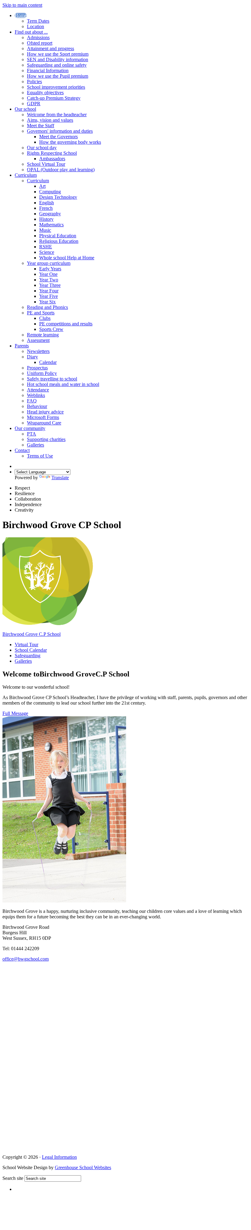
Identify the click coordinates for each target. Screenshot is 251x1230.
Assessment (38, 340)
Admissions (38, 37)
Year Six (47, 301)
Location (35, 26)
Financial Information (48, 70)
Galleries (35, 444)
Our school (25, 109)
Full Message (15, 713)
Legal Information (59, 1157)
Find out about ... (31, 32)
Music (45, 230)
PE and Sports (40, 312)
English (46, 202)
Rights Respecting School (52, 153)
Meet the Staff (40, 125)
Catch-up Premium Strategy (54, 98)
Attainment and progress (50, 48)
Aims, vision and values (50, 120)
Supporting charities (46, 439)
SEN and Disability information (57, 59)
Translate (60, 477)
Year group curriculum (48, 263)
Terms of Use (40, 455)
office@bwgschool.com (25, 958)
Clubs (45, 318)
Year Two (48, 279)
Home (21, 15)
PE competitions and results (65, 323)
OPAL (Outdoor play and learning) (61, 169)
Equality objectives (45, 92)
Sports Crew (51, 329)
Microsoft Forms (43, 417)
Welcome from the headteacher (57, 114)
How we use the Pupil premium (57, 76)
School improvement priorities (56, 87)
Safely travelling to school (52, 378)
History (46, 219)
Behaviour (37, 406)
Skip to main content (22, 5)
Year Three (50, 285)
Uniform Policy (42, 373)
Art (42, 186)
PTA (31, 433)
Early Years (50, 268)
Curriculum (26, 175)
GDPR (33, 103)
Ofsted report (39, 43)
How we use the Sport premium (57, 54)
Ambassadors (52, 158)
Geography (50, 213)
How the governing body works (70, 142)
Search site (12, 1178)
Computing (50, 191)
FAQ (32, 400)
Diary (32, 356)
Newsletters (38, 351)
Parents (22, 345)
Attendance (38, 389)
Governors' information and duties (60, 131)
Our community (30, 428)
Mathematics (51, 224)
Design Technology (58, 197)
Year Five (48, 296)
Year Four (48, 290)
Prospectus (37, 367)
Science (46, 252)
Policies (34, 81)
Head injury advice (45, 411)
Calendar (48, 362)
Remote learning (43, 334)
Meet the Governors (58, 136)
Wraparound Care (44, 422)
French (46, 208)
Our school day (42, 147)
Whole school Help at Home (66, 257)
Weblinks (36, 395)
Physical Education (57, 235)
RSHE (45, 246)
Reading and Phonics (47, 307)
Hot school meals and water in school (63, 384)
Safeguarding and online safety (57, 65)
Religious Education (58, 241)
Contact (22, 450)
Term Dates (38, 21)
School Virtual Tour (46, 164)
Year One (48, 274)
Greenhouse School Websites (83, 1167)
